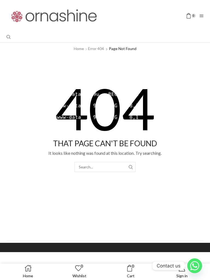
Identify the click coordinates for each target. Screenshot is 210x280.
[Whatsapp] (194, 265)
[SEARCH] (131, 167)
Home (79, 48)
